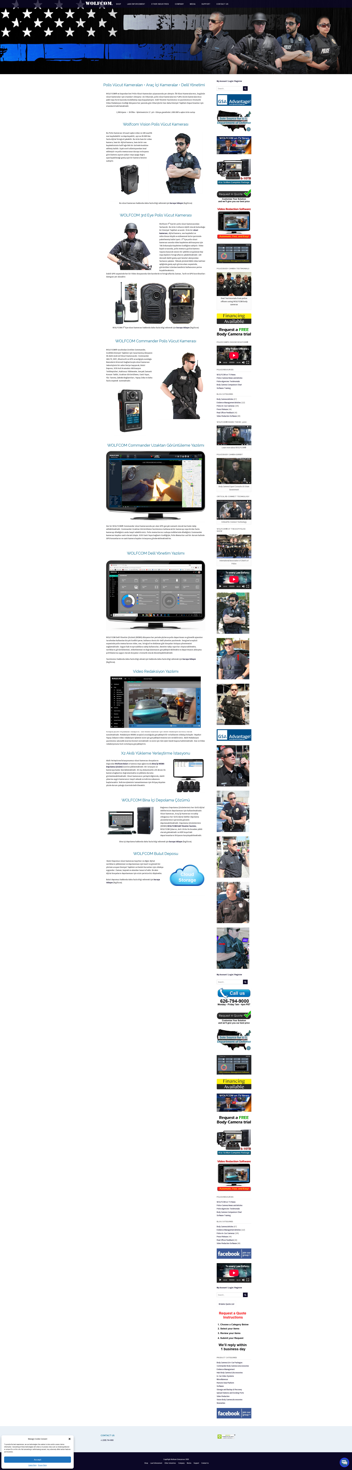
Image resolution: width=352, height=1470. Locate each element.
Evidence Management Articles (229, 402)
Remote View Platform (225, 1382)
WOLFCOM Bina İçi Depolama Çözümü (156, 800)
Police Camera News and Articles (229, 377)
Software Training (224, 388)
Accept (37, 1459)
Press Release (222, 409)
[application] (234, 355)
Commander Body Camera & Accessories (233, 1365)
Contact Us (222, 4)
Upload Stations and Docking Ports (230, 1392)
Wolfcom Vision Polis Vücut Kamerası (155, 124)
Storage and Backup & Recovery (229, 1389)
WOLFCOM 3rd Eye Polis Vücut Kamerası (156, 215)
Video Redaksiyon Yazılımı (155, 671)
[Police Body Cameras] (99, 3)
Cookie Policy (32, 1465)
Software (220, 1386)
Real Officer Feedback (225, 412)
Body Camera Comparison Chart (229, 384)
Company (179, 4)
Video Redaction (223, 1396)
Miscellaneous (222, 1379)
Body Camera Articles (225, 399)
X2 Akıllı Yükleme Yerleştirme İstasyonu (155, 753)
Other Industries (160, 4)
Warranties (221, 1403)
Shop (118, 4)
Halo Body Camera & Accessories (230, 1372)
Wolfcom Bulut (121, 763)
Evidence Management (226, 1369)
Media (193, 4)
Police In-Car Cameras (225, 405)
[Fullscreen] (247, 362)
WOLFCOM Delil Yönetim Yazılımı (156, 553)
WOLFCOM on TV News (226, 374)
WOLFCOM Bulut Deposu (155, 853)
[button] (69, 1439)
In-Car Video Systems (225, 1376)
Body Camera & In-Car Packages (229, 1362)
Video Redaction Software (227, 416)
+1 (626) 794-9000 (107, 1440)
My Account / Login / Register (229, 81)
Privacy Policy (42, 1465)
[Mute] (243, 362)
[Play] (220, 362)
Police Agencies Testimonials (228, 381)
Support (206, 4)
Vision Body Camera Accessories (229, 1399)
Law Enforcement (136, 4)
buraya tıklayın (176, 203)
